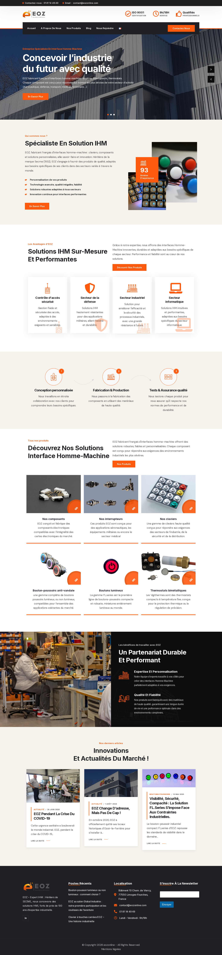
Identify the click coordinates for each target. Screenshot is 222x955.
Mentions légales (111, 949)
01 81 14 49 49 (51, 3)
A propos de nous (51, 28)
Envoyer (166, 904)
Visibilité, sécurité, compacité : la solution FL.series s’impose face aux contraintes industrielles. (169, 807)
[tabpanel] (111, 74)
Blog (88, 28)
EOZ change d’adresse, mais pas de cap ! (111, 810)
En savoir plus (35, 96)
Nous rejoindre (104, 28)
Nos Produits (74, 28)
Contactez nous (181, 28)
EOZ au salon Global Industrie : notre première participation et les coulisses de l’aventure (87, 905)
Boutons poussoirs (160, 794)
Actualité (39, 809)
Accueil (31, 28)
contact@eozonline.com (85, 3)
